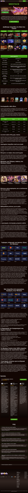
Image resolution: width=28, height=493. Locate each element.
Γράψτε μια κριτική (23, 379)
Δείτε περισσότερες (14, 419)
